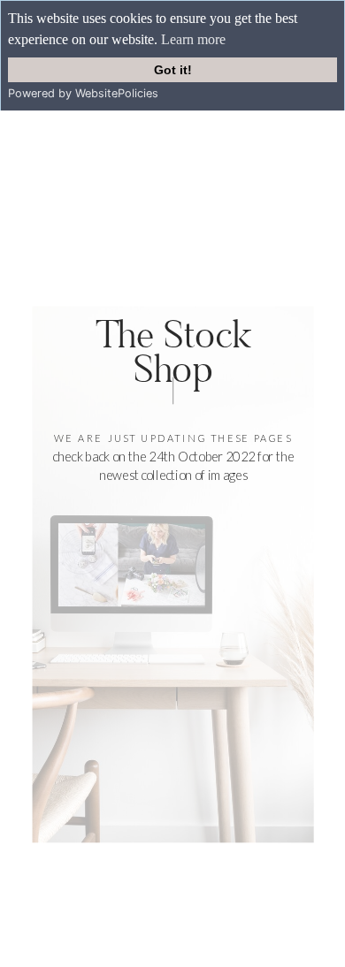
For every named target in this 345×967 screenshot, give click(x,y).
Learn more (193, 39)
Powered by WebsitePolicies (83, 93)
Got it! (173, 70)
